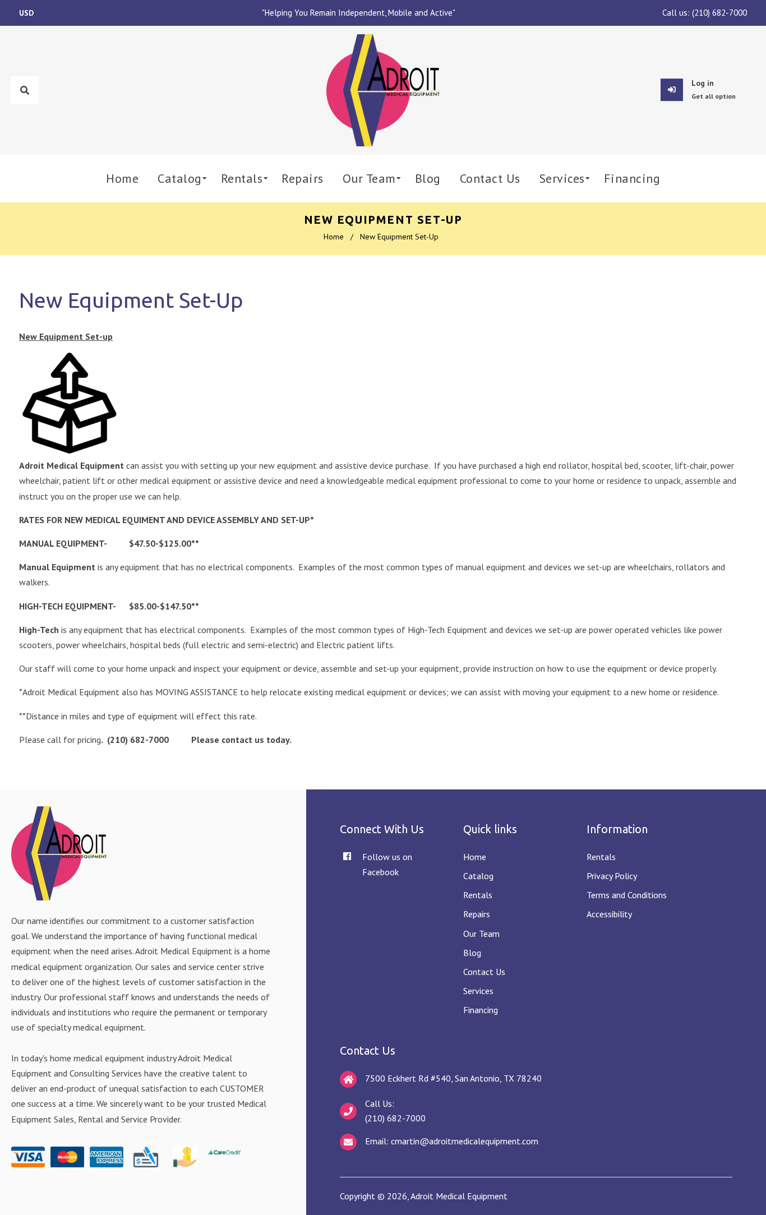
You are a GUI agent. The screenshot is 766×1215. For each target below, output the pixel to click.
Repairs (476, 914)
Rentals (477, 894)
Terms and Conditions (627, 894)
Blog (472, 952)
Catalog (478, 875)
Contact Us (484, 971)
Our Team (481, 933)
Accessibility (609, 914)
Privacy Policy (612, 875)
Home (334, 237)
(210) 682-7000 (719, 12)
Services (478, 990)
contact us (243, 739)
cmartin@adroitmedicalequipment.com (464, 1141)
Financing (480, 1009)
